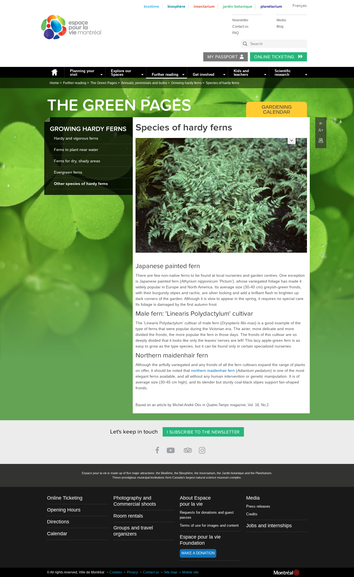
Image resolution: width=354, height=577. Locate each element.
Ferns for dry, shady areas (77, 161)
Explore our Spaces (121, 73)
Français (300, 6)
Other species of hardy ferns (81, 183)
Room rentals (128, 516)
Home (54, 72)
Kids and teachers (241, 73)
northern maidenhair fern (213, 370)
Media (281, 20)
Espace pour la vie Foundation (200, 540)
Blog (280, 26)
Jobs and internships (269, 525)
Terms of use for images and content (209, 525)
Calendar (57, 533)
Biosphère (176, 6)
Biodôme (151, 6)
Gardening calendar (277, 109)
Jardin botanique (237, 6)
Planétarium (271, 6)
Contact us (240, 26)
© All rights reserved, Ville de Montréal (75, 572)
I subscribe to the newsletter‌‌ (203, 432)
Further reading (165, 74)
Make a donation (198, 553)
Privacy (132, 572)
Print (321, 140)
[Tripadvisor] (188, 448)
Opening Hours (63, 510)
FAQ (235, 33)
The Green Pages (103, 83)
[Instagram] (203, 449)
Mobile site (190, 572)
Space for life (69, 44)
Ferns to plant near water (76, 149)
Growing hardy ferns (186, 83)
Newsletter (240, 20)
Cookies (116, 572)
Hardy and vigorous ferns (76, 138)
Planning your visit (82, 73)
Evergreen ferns (68, 172)
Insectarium (204, 6)
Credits (251, 514)
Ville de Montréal (286, 572)
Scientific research (283, 73)
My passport (222, 57)
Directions (58, 521)
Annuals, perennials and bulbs (144, 83)
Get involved (203, 74)
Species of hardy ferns (222, 83)
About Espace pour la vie (195, 501)
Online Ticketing (274, 57)
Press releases (258, 506)
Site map (170, 572)
